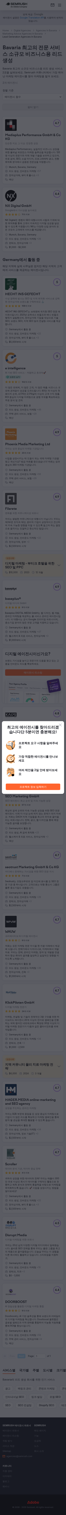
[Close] (60, 725)
